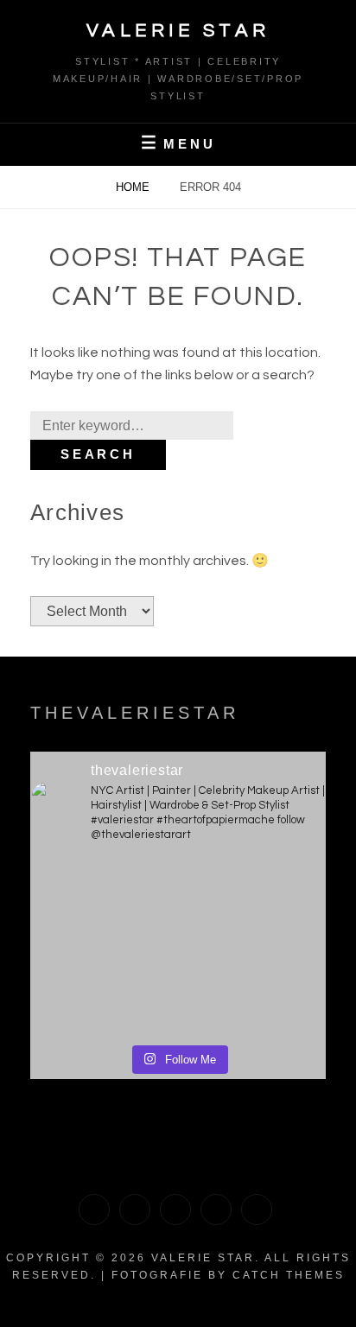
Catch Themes (288, 1275)
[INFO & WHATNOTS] (175, 1209)
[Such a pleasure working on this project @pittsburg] (102, 902)
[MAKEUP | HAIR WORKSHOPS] (134, 1209)
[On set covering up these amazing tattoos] (253, 902)
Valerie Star (178, 31)
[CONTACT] (256, 1209)
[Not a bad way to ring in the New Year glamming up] (253, 989)
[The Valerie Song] (216, 1209)
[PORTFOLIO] (94, 1209)
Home (134, 187)
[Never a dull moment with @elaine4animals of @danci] (102, 989)
